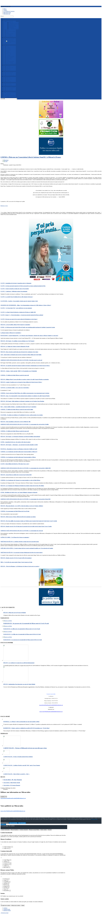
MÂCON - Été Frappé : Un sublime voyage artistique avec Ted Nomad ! (17, 341)
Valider (22, 905)
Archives (5, 908)
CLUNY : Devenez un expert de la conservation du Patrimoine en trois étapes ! (19, 319)
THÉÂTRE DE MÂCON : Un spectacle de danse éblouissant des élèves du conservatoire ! (22, 552)
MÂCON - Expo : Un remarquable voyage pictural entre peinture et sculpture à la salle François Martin (25, 395)
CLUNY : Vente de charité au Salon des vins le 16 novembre (15, 288)
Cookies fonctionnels (5, 829)
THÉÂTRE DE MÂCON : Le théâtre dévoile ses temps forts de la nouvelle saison (20, 541)
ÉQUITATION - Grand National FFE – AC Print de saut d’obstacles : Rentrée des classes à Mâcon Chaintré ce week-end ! (29, 335)
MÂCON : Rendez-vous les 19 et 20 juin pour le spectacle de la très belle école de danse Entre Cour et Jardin (26, 526)
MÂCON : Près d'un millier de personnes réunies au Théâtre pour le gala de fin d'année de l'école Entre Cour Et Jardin (29, 521)
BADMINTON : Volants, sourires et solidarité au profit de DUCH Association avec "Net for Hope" (26, 728)
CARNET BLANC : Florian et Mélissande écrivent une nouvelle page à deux (25, 748)
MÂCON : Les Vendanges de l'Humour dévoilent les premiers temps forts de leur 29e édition (22, 485)
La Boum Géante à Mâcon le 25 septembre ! (11, 332)
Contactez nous (6, 909)
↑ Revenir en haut (4, 912)
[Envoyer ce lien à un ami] (5, 161)
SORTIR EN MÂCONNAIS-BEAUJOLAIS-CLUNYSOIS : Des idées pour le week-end (21, 360)
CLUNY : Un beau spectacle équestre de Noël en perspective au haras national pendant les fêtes (23, 285)
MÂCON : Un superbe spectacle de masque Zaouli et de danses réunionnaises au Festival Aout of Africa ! (25, 365)
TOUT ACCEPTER (13, 823)
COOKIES (3, 824)
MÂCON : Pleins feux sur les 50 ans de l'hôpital (14, 612)
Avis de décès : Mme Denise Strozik (11, 782)
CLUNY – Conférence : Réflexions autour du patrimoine (14, 291)
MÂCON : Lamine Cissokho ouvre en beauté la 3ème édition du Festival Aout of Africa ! (21, 382)
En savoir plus (94, 819)
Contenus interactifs (24, 829)
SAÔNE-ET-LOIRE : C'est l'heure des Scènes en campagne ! (15, 537)
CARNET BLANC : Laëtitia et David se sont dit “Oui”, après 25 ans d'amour (21, 765)
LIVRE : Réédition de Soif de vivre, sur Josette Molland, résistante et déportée (19, 492)
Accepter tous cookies (5, 905)
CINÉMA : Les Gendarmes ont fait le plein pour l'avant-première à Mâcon (18, 457)
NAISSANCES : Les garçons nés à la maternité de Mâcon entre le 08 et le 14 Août (22, 639)
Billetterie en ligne (4, 205)
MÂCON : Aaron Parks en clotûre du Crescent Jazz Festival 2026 (16, 474)
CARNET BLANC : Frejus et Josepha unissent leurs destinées (18, 756)
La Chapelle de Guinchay (9, 11)
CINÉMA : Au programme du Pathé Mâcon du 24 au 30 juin (15, 511)
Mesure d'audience (14, 829)
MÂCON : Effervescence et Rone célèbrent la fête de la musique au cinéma (18, 516)
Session (49, 829)
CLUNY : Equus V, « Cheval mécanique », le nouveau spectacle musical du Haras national (22, 315)
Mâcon (4, 8)
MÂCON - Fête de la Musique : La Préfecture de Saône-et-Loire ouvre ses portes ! (20, 566)
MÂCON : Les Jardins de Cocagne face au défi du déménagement (18, 662)
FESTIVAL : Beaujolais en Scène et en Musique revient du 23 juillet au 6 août (19, 449)
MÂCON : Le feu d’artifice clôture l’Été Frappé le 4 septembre (15, 324)
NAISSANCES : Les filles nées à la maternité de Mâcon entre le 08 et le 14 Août (22, 634)
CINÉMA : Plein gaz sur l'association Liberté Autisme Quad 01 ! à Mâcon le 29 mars (31, 157)
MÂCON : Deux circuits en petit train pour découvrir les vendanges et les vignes (19, 351)
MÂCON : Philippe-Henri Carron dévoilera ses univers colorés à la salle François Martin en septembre (25, 379)
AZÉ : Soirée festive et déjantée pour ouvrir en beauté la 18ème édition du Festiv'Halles (21, 354)
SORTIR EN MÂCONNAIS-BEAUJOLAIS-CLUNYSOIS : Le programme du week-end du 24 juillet (25, 424)
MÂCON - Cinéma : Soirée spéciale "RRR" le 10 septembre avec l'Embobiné (19, 371)
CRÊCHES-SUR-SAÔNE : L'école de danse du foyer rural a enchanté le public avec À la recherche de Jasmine (27, 548)
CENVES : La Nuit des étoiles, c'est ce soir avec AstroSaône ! (15, 387)
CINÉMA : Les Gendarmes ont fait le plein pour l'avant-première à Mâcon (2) (19, 451)
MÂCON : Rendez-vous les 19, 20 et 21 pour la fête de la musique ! (16, 558)
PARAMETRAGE (4, 823)
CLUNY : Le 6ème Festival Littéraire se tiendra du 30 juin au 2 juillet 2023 (18, 312)
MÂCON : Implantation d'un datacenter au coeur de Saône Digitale (19, 684)
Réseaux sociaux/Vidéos (34, 829)
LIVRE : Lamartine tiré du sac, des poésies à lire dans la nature (15, 442)
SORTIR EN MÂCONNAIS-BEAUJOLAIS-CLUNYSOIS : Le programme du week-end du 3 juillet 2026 (26, 468)
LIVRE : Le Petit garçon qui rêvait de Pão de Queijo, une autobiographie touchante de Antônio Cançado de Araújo (28, 327)
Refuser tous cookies (16, 905)
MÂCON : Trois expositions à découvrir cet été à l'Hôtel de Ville (15, 421)
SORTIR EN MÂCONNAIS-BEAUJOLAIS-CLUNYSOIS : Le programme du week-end (22, 530)
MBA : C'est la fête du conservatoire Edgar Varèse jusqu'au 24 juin (16, 562)
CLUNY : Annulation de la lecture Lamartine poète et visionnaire (16, 283)
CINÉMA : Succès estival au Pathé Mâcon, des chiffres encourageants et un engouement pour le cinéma (25, 393)
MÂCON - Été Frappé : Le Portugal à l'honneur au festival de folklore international (20, 436)
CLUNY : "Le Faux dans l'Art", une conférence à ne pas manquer (16, 308)
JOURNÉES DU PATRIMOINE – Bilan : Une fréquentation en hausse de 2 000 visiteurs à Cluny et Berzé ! (26, 305)
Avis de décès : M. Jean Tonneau (12, 779)
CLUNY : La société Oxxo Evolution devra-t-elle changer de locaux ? (17, 296)
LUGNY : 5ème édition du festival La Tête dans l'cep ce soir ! (15, 463)
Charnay (5, 10)
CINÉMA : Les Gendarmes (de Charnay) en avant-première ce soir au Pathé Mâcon (20, 480)
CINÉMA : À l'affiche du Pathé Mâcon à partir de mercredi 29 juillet (17, 409)
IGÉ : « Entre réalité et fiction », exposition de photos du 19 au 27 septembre (18, 406)
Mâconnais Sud (6, 13)
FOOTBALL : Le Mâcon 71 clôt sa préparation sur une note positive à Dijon (21, 721)
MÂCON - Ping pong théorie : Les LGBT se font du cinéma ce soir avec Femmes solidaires (22, 505)
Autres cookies (44, 829)
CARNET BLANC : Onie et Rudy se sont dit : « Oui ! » (16, 774)
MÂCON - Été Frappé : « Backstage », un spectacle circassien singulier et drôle (19, 444)
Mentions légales (7, 910)
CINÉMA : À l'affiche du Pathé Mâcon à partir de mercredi (15, 375)
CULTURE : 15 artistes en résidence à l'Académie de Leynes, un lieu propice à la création (22, 415)
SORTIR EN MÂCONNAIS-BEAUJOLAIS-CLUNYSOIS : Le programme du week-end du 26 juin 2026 (25, 499)
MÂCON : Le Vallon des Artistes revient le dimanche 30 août (15, 346)
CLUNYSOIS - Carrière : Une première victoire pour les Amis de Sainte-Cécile (19, 301)
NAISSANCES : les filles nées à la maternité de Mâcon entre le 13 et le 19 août (21, 628)
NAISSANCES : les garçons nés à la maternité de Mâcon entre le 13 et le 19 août (26, 623)
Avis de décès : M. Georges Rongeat (11, 785)
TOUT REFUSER (21, 823)
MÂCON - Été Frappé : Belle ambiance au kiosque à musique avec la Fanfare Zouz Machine (22, 401)
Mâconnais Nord (7, 12)
